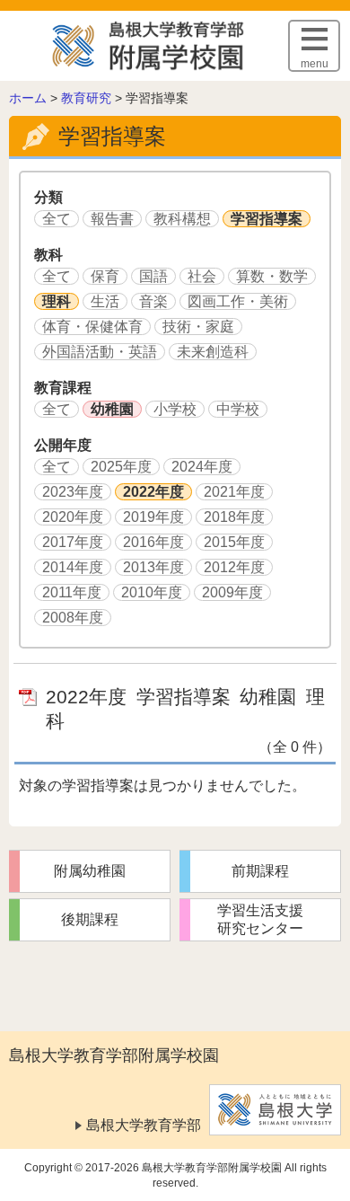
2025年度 (121, 466)
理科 (56, 301)
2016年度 (153, 542)
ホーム (28, 98)
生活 (105, 301)
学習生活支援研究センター (260, 919)
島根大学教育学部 (143, 1125)
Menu (314, 63)
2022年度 (153, 491)
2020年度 (72, 517)
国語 (153, 276)
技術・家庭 (198, 326)
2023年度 (72, 491)
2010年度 (151, 592)
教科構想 (182, 218)
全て (56, 218)
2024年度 (201, 466)
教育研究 (86, 98)
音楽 (153, 301)
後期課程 (89, 919)
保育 (105, 276)
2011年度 (71, 592)
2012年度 (234, 567)
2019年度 (153, 517)
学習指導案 (266, 218)
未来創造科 (213, 351)
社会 (202, 276)
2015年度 (234, 542)
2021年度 (234, 491)
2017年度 (72, 542)
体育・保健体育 (92, 326)
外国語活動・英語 (99, 351)
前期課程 (260, 871)
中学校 (237, 409)
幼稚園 (112, 409)
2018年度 (234, 517)
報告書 (112, 218)
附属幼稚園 (90, 871)
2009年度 (232, 592)
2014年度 (72, 567)
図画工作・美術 (238, 301)
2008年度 (72, 617)
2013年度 (153, 567)
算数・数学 (272, 276)
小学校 (175, 409)
